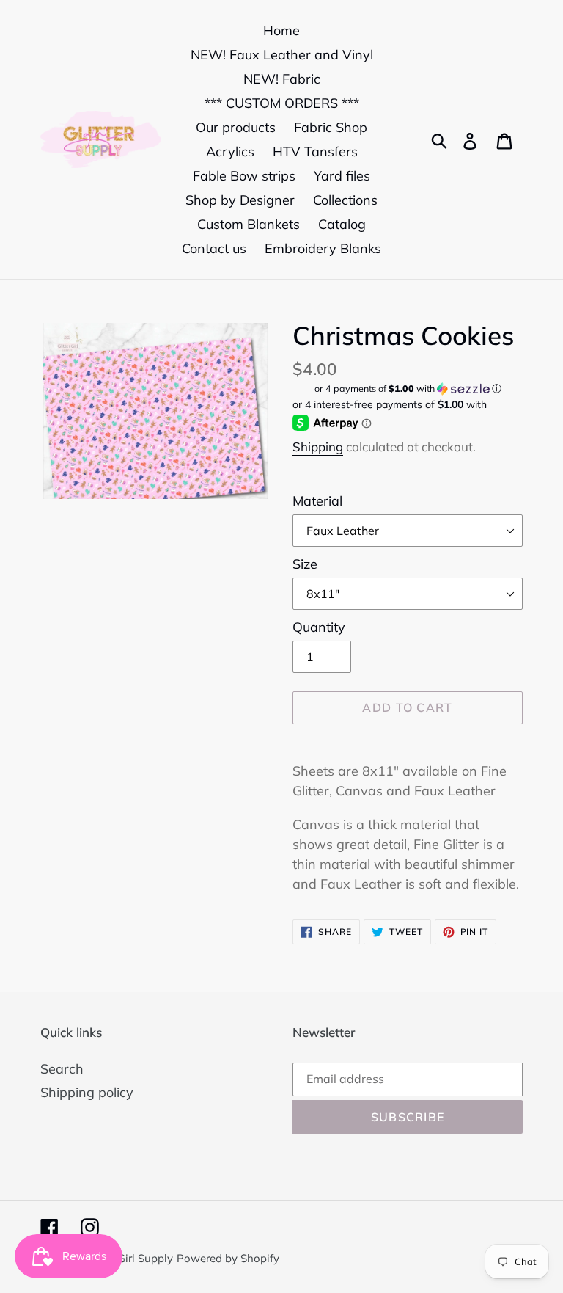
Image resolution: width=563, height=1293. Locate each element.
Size (304, 564)
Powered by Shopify (228, 1258)
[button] (407, 389)
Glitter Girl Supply (128, 1258)
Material (317, 500)
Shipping (317, 446)
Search (62, 1068)
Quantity (318, 627)
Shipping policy (86, 1092)
